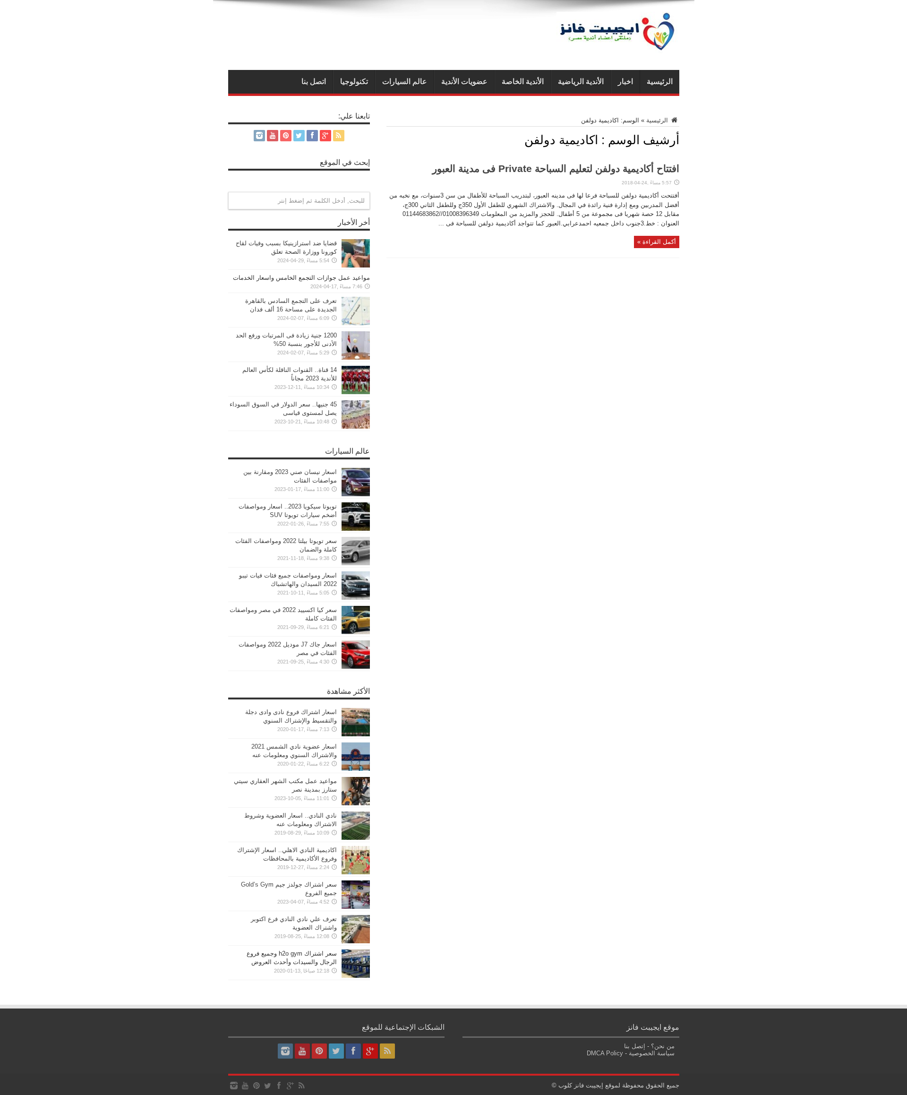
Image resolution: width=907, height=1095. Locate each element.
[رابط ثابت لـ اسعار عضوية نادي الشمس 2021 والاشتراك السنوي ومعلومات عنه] (356, 768)
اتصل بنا (313, 82)
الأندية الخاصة (523, 82)
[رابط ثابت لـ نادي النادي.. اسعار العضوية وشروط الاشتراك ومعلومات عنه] (356, 837)
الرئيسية (660, 82)
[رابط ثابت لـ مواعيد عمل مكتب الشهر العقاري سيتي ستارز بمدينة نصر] (356, 803)
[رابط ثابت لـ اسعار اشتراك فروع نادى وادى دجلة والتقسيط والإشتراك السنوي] (356, 734)
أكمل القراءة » (656, 241)
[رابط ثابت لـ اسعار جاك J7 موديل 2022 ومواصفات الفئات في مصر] (356, 666)
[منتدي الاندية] (617, 46)
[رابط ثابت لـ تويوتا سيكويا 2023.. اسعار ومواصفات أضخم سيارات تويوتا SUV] (356, 528)
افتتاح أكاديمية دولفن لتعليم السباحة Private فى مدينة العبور (555, 168)
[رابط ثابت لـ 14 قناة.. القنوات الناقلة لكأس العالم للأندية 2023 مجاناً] (356, 392)
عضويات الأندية (464, 82)
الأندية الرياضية (581, 82)
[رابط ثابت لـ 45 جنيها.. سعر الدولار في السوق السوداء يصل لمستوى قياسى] (356, 426)
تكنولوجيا (354, 82)
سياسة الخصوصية (652, 1053)
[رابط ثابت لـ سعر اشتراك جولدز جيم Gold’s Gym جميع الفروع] (356, 906)
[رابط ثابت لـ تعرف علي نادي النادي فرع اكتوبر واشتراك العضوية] (356, 941)
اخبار (625, 82)
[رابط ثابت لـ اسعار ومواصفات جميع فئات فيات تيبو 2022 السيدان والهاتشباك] (356, 597)
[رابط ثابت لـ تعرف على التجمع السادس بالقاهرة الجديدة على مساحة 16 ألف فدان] (356, 323)
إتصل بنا (634, 1046)
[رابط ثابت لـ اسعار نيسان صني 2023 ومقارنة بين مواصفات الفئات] (356, 494)
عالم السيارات (404, 82)
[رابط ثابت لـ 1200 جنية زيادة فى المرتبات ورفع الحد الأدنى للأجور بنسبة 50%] (356, 357)
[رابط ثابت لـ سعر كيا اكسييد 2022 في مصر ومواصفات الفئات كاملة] (356, 632)
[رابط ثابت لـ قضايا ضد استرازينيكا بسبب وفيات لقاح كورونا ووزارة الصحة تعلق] (356, 265)
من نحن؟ (663, 1046)
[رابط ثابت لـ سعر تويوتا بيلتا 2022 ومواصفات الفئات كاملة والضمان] (356, 563)
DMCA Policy (605, 1053)
